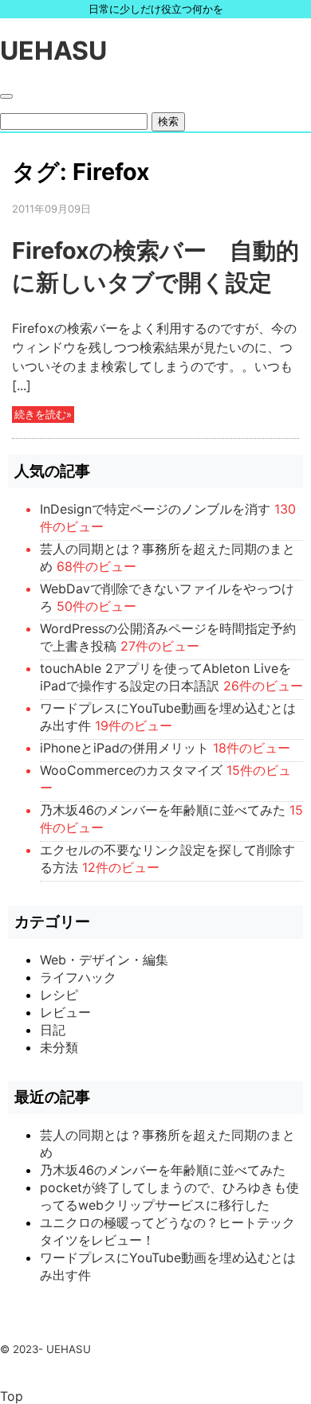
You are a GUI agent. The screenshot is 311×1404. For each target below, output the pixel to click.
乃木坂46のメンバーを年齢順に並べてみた (162, 810)
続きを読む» (43, 414)
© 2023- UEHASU (45, 1349)
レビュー (65, 1012)
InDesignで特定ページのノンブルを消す (155, 509)
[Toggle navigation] (6, 96)
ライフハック (78, 977)
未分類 (59, 1047)
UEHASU (53, 50)
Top (11, 1396)
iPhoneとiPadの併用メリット (124, 748)
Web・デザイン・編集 (104, 960)
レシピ (59, 995)
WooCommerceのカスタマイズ (131, 770)
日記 (52, 1030)
